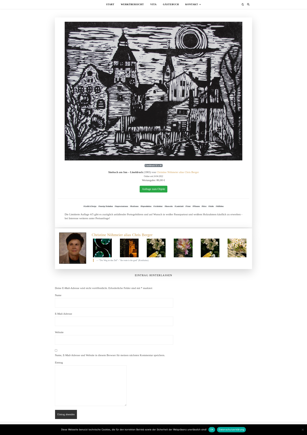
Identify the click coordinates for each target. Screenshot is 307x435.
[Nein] (302, 429)
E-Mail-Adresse (63, 313)
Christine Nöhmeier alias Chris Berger (178, 172)
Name (58, 295)
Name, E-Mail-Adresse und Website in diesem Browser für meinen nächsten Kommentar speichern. (110, 355)
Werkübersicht (132, 4)
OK (212, 429)
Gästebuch (171, 4)
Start (110, 4)
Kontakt (191, 4)
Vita (153, 4)
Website (59, 332)
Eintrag (59, 362)
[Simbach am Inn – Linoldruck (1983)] (153, 91)
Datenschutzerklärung (231, 429)
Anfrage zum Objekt (153, 189)
